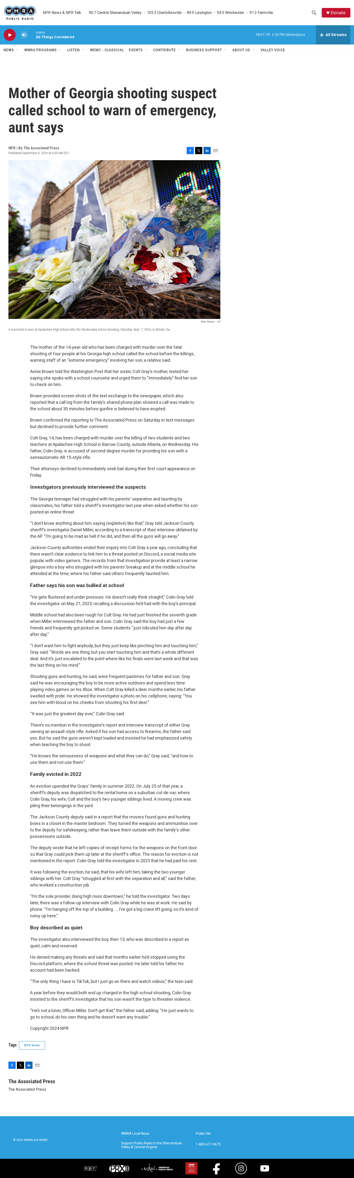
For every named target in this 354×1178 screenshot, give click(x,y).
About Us (241, 50)
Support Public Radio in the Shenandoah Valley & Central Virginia (151, 1145)
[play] (9, 35)
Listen (73, 50)
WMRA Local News (135, 1133)
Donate (338, 12)
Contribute (164, 50)
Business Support (204, 50)
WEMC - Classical (107, 50)
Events (136, 50)
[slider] (32, 34)
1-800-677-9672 (208, 1144)
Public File (203, 1133)
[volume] (24, 35)
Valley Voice (273, 50)
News (9, 50)
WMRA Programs (40, 50)
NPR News (32, 1045)
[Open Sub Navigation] (18, 50)
